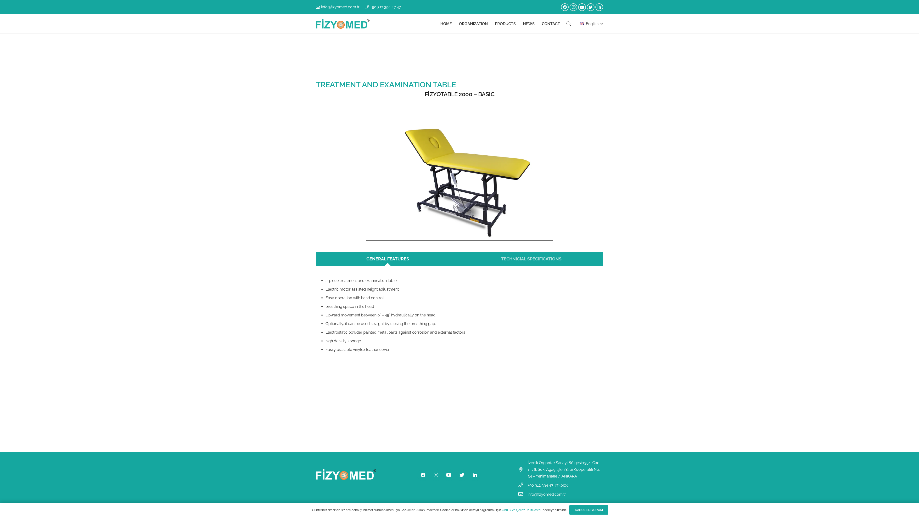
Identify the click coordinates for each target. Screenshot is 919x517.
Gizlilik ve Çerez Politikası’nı (521, 510)
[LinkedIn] (599, 7)
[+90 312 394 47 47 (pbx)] (523, 485)
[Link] (343, 24)
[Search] (569, 24)
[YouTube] (582, 7)
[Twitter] (590, 7)
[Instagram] (573, 7)
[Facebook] (565, 7)
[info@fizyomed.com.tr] (523, 494)
